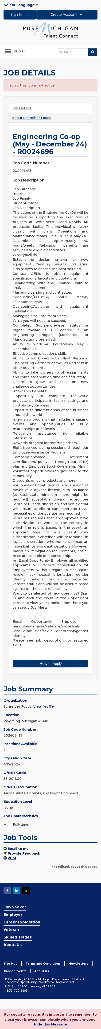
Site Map (11, 963)
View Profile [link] (43, 706)
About (31, 118)
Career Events (15, 971)
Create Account (64, 14)
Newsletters (78, 963)
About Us (13, 944)
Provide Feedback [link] (24, 853)
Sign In (17, 14)
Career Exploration (22, 922)
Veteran (11, 929)
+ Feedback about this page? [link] (74, 866)
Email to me (18, 849)
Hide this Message (50, 1024)
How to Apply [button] (50, 664)
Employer (13, 914)
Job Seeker (15, 907)
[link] (50, 30)
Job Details (21, 108)
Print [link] (12, 858)
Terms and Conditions (43, 963)
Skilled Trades (18, 937)
